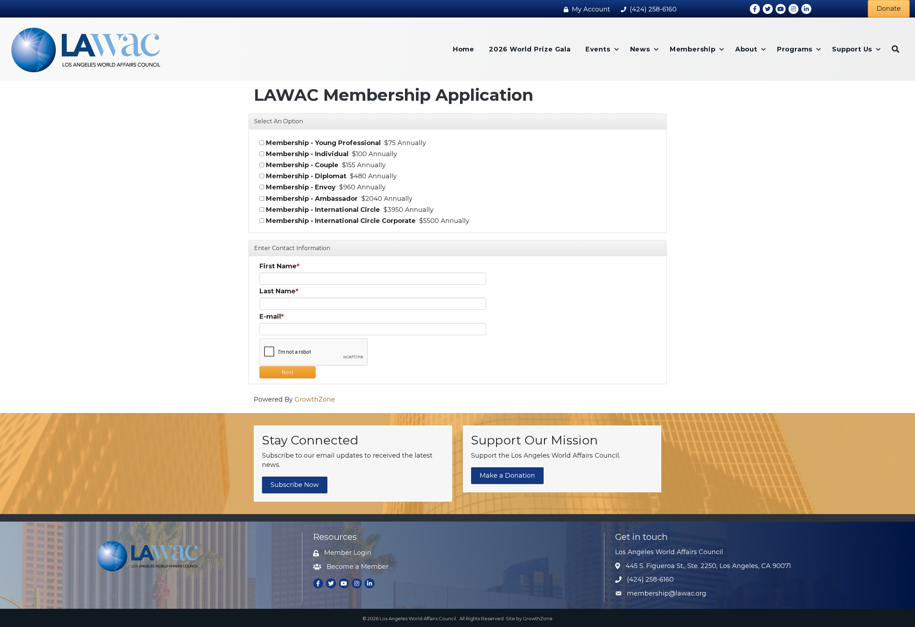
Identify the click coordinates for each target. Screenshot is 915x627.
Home (463, 49)
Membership (693, 49)
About (746, 49)
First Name (278, 266)
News (640, 49)
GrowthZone (315, 399)
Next (288, 372)
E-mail (270, 316)
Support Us (852, 49)
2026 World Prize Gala (530, 49)
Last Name (277, 291)
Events (597, 49)
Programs (794, 49)
